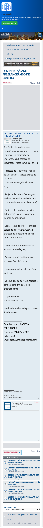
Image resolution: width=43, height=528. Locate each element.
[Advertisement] (21, 107)
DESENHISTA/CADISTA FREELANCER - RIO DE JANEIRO (16, 74)
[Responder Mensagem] (7, 83)
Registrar (28, 58)
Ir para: (8, 509)
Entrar (36, 58)
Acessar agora (9, 23)
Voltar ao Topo (38, 398)
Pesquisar (17, 58)
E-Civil (8, 45)
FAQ (9, 58)
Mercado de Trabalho (10, 507)
